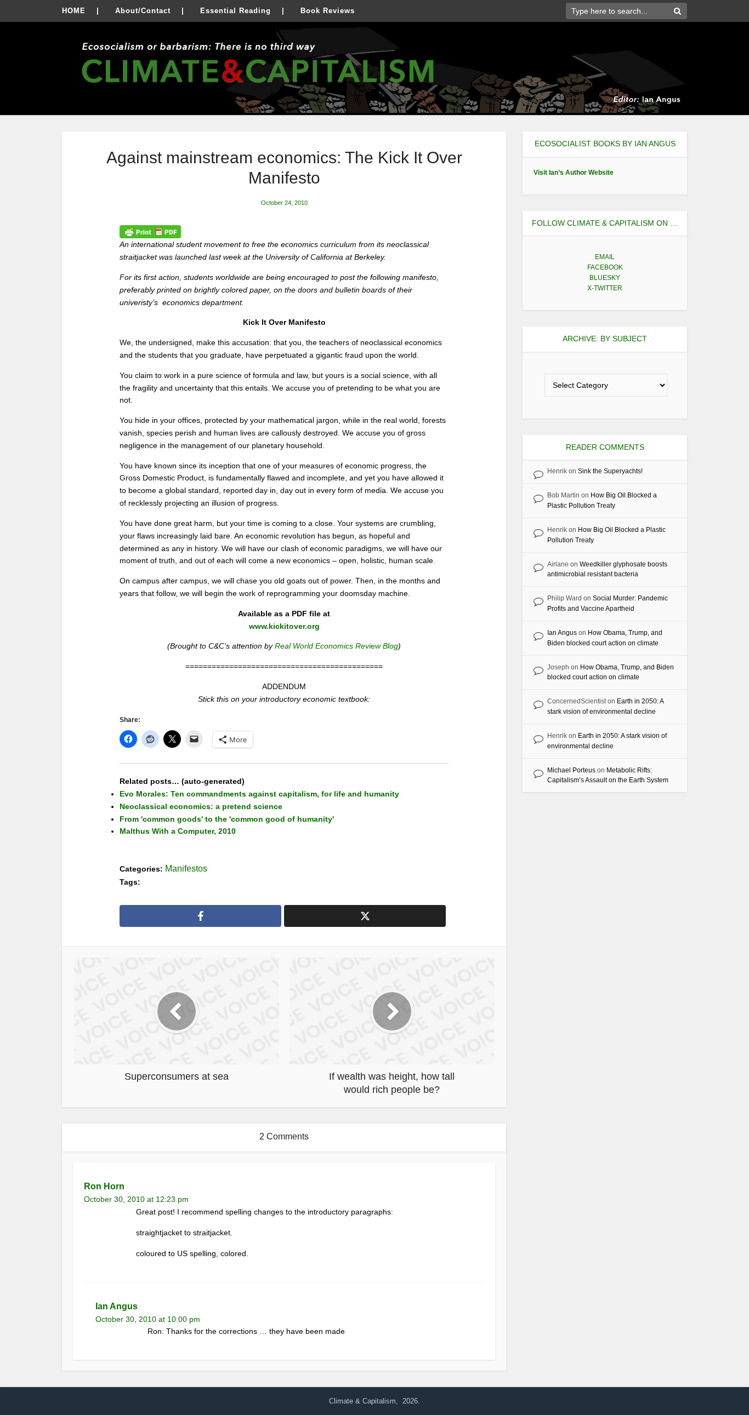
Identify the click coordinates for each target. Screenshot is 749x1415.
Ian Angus (116, 1306)
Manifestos (186, 868)
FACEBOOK (605, 267)
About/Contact (143, 11)
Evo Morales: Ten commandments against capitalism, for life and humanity (259, 793)
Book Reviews (327, 11)
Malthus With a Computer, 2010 (178, 831)
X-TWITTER (604, 288)
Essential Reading (235, 11)
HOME (74, 11)
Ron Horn (104, 1186)
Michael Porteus (571, 770)
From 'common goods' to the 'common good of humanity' (227, 819)
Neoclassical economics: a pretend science (201, 806)
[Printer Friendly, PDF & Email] (150, 231)
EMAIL (605, 257)
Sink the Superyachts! (610, 471)
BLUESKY (604, 278)
